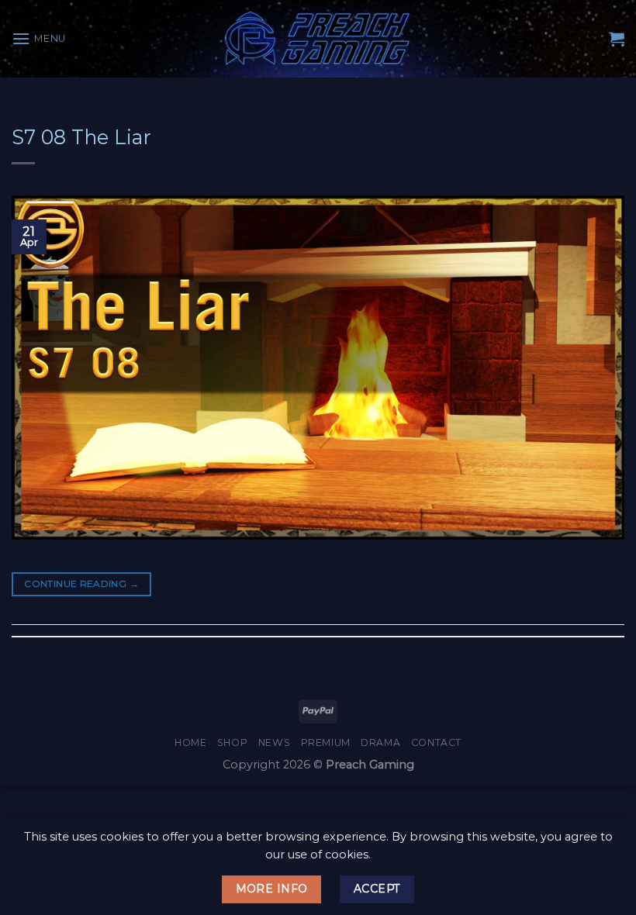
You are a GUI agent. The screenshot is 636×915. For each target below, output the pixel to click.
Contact (436, 742)
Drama (380, 742)
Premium (326, 742)
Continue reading (81, 583)
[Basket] (616, 39)
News (274, 742)
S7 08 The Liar (81, 137)
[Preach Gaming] (318, 38)
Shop (232, 742)
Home (190, 742)
